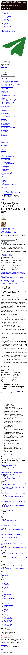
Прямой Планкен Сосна (7, 103)
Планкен (6, 609)
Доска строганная (5, 110)
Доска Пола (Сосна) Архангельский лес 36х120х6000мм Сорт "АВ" (11, 477)
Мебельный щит (5, 145)
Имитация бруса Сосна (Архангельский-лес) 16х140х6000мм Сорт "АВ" (12, 488)
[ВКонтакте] (1, 243)
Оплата (6, 19)
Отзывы (6, 24)
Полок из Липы (5, 166)
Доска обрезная (5, 113)
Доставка (6, 20)
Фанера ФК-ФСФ (5, 183)
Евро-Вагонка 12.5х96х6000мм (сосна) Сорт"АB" (14, 529)
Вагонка (6, 610)
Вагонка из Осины (6, 159)
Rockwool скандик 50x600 (7, 468)
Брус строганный (5, 123)
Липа (2, 177)
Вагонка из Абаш (5, 162)
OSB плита (4, 181)
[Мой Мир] (6, 243)
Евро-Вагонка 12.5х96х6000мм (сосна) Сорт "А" (13, 547)
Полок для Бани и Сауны (7, 165)
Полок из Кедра (5, 169)
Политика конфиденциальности (10, 6)
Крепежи (3, 185)
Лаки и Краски (5, 187)
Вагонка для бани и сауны (8, 163)
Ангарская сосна (5, 92)
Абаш (2, 174)
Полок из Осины (5, 167)
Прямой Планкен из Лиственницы (10, 99)
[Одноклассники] (4, 243)
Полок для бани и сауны (7, 172)
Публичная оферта (12, 17)
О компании (7, 13)
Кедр (2, 176)
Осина (2, 178)
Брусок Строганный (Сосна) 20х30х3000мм (12, 568)
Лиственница (4, 91)
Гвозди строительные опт (7, 513)
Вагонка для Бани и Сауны (8, 156)
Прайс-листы (7, 26)
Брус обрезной (4, 124)
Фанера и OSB (4, 180)
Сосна (2, 141)
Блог (5, 595)
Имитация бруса (8, 612)
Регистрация (4, 67)
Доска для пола (5, 106)
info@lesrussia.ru (5, 631)
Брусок (2, 134)
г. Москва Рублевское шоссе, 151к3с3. (11, 31)
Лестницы (3, 151)
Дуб (2, 144)
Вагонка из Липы (5, 158)
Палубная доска (8, 620)
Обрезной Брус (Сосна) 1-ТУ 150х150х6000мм (13, 496)
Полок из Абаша (5, 170)
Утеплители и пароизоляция (8, 184)
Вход (2, 65)
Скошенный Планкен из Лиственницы (11, 101)
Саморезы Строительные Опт (8, 520)
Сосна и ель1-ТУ (5, 114)
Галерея (6, 23)
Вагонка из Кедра (5, 160)
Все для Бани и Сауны (6, 173)
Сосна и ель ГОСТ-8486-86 (8, 116)
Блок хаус (3, 119)
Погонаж (3, 140)
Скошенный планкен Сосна (8, 102)
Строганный (4, 135)
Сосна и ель (4, 89)
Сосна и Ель (4, 131)
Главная (6, 12)
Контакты (6, 22)
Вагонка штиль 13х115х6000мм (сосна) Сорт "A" (14, 558)
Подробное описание (6, 255)
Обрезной (3, 137)
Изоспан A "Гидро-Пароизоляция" (10, 537)
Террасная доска (8, 621)
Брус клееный (4, 130)
